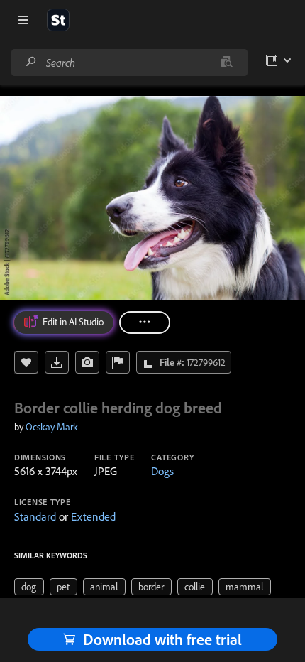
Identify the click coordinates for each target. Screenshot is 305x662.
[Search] (31, 62)
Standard (35, 516)
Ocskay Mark (52, 426)
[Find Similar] (87, 362)
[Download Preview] (57, 362)
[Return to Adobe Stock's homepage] (58, 20)
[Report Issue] (118, 362)
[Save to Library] (26, 362)
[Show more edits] (144, 322)
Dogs (162, 471)
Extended (93, 516)
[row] (29, 586)
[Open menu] (23, 20)
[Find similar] (226, 62)
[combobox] (129, 62)
